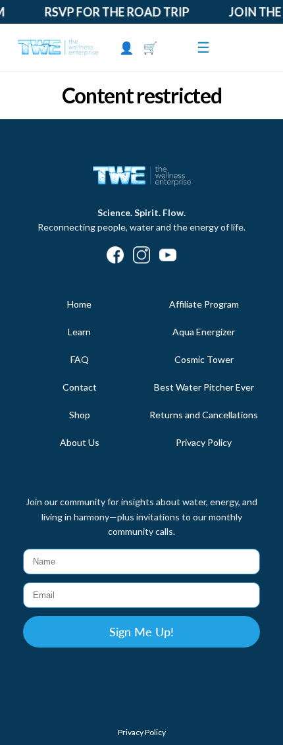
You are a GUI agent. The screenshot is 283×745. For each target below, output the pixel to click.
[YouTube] (167, 256)
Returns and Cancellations (203, 414)
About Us (79, 442)
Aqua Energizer (203, 331)
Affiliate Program (204, 304)
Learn (79, 331)
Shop (79, 414)
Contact (80, 387)
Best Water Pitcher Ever (204, 387)
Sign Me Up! (141, 631)
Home (79, 304)
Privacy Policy (204, 442)
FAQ (79, 359)
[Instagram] (141, 256)
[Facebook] (115, 256)
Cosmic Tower (204, 359)
